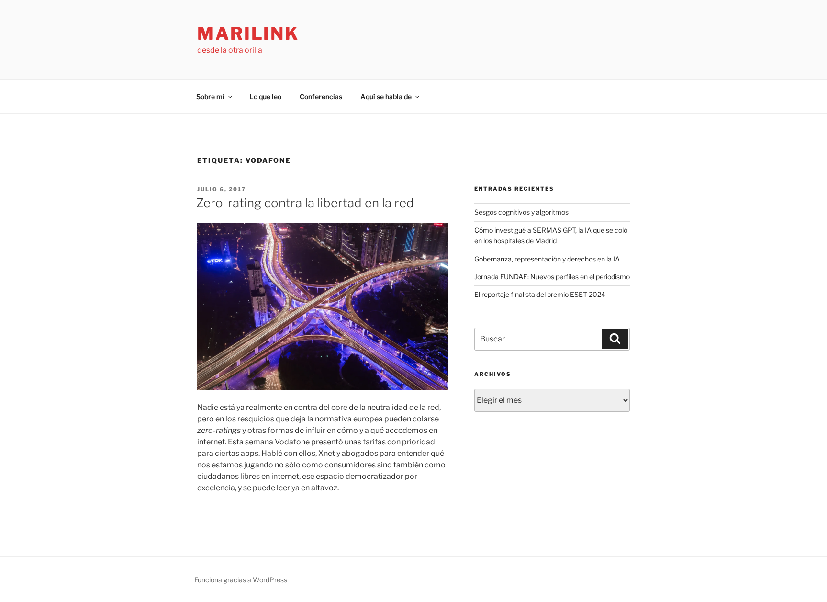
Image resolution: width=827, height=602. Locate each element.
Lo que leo (265, 96)
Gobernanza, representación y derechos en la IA (547, 259)
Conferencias (321, 96)
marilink (248, 33)
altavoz (324, 487)
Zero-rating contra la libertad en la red (305, 202)
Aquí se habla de (386, 96)
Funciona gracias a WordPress (240, 580)
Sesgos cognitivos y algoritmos (521, 212)
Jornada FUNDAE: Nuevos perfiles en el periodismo (552, 277)
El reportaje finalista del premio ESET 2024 (539, 294)
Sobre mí (210, 96)
